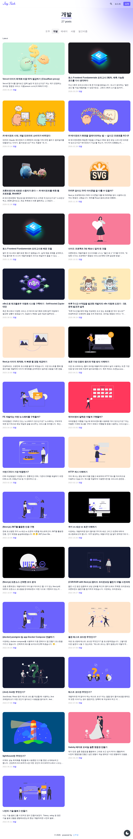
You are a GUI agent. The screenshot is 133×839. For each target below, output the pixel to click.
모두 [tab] (47, 31)
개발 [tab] (55, 31)
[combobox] (95, 4)
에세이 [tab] (64, 31)
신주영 (75, 835)
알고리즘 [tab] (83, 31)
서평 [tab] (73, 31)
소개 (127, 4)
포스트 (118, 4)
